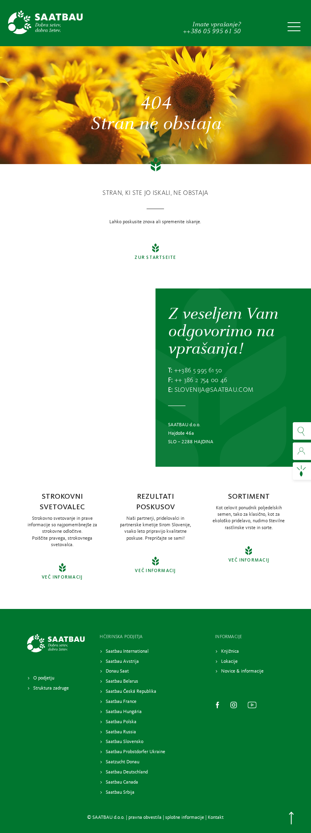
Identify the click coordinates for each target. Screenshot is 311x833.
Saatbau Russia (121, 732)
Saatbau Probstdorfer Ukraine (135, 752)
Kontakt (216, 817)
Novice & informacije (242, 671)
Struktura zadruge (51, 688)
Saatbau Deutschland (127, 772)
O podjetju (43, 678)
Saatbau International (127, 651)
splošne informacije (184, 817)
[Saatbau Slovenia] (45, 22)
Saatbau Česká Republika (131, 691)
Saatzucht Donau (122, 762)
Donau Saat (117, 671)
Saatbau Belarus (122, 681)
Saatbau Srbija (120, 792)
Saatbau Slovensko (124, 741)
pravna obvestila (145, 817)
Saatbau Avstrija (122, 661)
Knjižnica (230, 651)
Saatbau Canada (122, 782)
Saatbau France (121, 701)
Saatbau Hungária (124, 711)
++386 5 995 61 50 (198, 370)
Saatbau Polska (121, 722)
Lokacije (229, 661)
